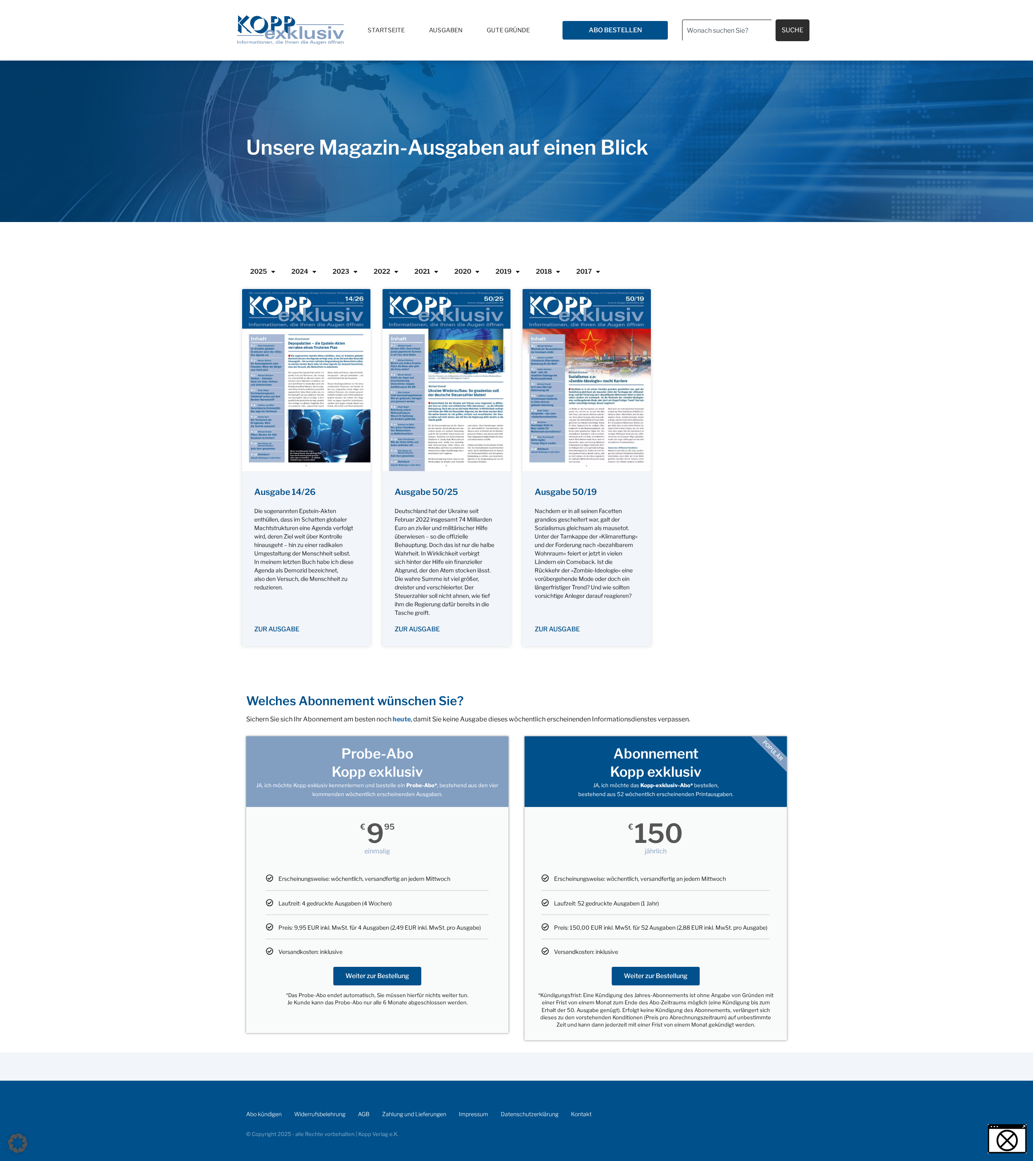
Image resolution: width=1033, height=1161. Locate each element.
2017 (584, 271)
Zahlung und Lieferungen (414, 1114)
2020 (462, 271)
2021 (422, 271)
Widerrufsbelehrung (319, 1114)
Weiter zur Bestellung (377, 976)
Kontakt (581, 1114)
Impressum (473, 1114)
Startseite (386, 30)
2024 (299, 271)
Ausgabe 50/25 (426, 492)
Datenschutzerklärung (529, 1114)
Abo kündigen (264, 1114)
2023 (340, 271)
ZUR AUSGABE (276, 629)
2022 (382, 271)
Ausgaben (445, 30)
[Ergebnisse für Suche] (727, 45)
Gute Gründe (508, 30)
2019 (504, 271)
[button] (18, 1143)
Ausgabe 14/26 (285, 492)
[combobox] (727, 30)
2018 (544, 271)
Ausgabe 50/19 (566, 492)
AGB (364, 1114)
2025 (258, 271)
